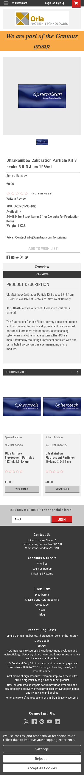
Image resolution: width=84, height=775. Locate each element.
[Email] (12, 257)
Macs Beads (42, 640)
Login (48, 3)
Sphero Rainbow (14, 437)
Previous (72, 372)
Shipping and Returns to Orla (42, 599)
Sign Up (60, 3)
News (42, 609)
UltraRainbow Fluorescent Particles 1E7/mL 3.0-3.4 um (19, 457)
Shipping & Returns (42, 573)
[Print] (17, 257)
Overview (42, 267)
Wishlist (42, 563)
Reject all (42, 758)
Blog (42, 614)
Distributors (42, 594)
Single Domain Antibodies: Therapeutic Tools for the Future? (42, 635)
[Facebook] (8, 257)
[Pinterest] (26, 257)
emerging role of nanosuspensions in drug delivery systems (42, 697)
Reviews (42, 274)
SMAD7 (42, 645)
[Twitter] (21, 257)
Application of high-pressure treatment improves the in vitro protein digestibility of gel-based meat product (42, 678)
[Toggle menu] (6, 6)
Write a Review (16, 198)
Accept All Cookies (42, 768)
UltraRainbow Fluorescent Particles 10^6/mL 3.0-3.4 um (60, 457)
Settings (42, 749)
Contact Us (42, 604)
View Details (22, 489)
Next (78, 372)
